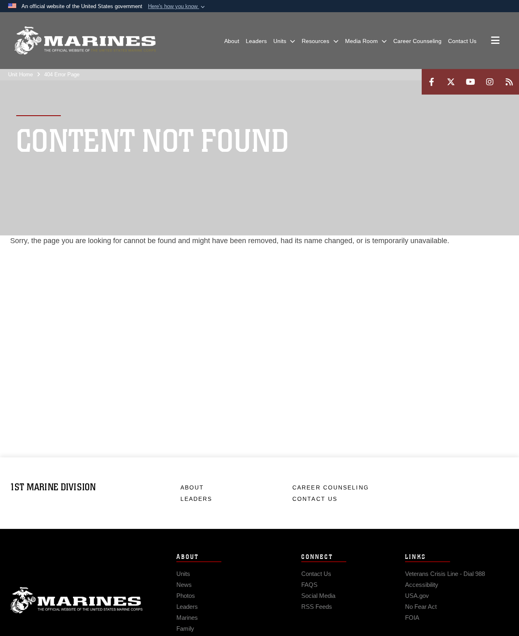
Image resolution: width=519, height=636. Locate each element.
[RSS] (509, 82)
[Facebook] (431, 82)
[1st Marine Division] (85, 40)
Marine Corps (76, 600)
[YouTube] (470, 82)
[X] (451, 82)
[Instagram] (490, 82)
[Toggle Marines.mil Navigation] (495, 41)
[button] (177, 6)
